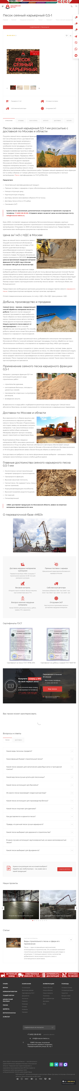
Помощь (65, 983)
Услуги (69, 120)
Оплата (45, 120)
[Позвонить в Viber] (61, 1064)
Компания (26, 983)
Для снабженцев (48, 998)
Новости (24, 1001)
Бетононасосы (9, 1013)
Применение (66, 998)
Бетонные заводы (27, 990)
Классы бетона (48, 990)
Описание (8, 120)
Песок (17, 175)
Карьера (25, 1012)
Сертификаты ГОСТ (28, 993)
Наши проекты (48, 993)
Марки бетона (47, 987)
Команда (25, 1004)
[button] (29, 550)
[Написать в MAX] (65, 1064)
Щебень (6, 1009)
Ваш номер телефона (52, 680)
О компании (26, 987)
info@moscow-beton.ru (15, 215)
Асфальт (6, 1016)
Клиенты (25, 1009)
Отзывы (21, 120)
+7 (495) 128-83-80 (21, 213)
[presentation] (7, 88)
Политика (46, 996)
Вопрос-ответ (66, 996)
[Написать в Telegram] (56, 1064)
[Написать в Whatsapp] (52, 1064)
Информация (48, 983)
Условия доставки (67, 990)
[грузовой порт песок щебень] (39, 535)
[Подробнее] (71, 940)
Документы (25, 996)
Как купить (33, 120)
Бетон (5, 987)
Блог (44, 1004)
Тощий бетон (8, 995)
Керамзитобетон (10, 991)
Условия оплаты (67, 987)
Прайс (5, 983)
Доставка (57, 120)
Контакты (25, 998)
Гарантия (65, 993)
